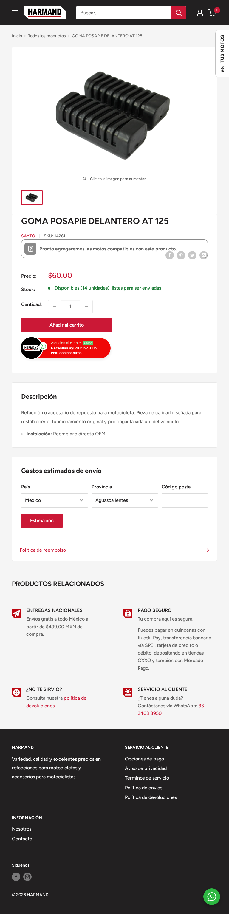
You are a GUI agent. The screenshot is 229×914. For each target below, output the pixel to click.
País (25, 487)
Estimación (42, 520)
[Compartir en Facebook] (169, 254)
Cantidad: (31, 304)
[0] (212, 12)
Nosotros (21, 829)
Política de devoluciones (151, 797)
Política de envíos (143, 788)
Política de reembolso (43, 550)
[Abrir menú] (15, 12)
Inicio (17, 35)
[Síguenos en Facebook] (16, 877)
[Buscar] (178, 12)
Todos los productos (47, 35)
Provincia (102, 487)
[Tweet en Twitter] (192, 254)
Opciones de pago (144, 759)
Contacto (22, 839)
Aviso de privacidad (146, 768)
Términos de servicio (147, 778)
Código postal (177, 487)
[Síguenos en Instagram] (27, 877)
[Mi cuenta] (200, 13)
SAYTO (28, 236)
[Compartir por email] (203, 254)
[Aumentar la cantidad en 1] (86, 306)
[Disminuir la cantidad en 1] (54, 306)
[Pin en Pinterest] (181, 254)
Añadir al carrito (66, 325)
